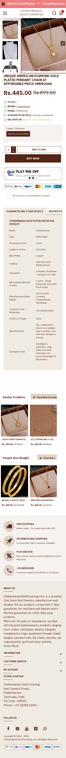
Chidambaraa (23, 106)
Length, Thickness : (16, 128)
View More (49, 458)
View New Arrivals (47, 397)
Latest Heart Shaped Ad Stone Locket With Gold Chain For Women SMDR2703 (14, 439)
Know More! (11, 646)
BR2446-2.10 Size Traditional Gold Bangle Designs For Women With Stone (14, 500)
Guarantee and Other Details (24, 211)
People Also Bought (16, 458)
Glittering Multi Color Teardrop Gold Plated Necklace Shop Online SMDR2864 (43, 439)
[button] (24, 43)
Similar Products (14, 397)
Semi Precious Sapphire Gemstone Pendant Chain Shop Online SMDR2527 (43, 500)
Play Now (21, 559)
